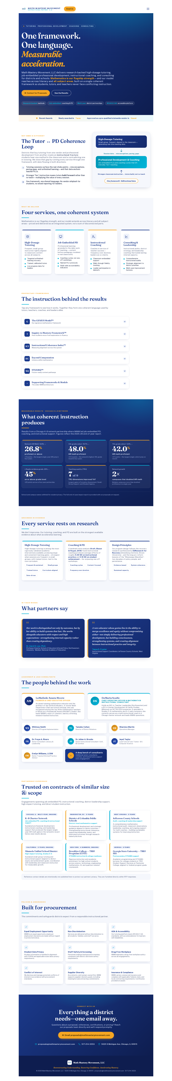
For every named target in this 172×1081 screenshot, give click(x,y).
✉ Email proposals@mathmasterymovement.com (86, 1035)
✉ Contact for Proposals (36, 93)
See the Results (61, 93)
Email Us (69, 9)
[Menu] (148, 9)
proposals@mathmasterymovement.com (56, 1044)
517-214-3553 (88, 1044)
